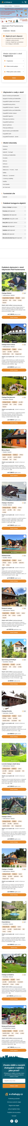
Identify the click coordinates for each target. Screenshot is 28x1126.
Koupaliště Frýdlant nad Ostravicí (11, 101)
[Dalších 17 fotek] (14, 491)
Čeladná (5, 452)
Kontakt (14, 1116)
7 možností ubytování (17, 305)
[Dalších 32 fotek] (14, 281)
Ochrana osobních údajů (14, 1102)
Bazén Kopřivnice (7, 125)
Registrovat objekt (14, 1105)
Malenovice (6, 166)
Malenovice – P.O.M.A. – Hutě (10, 169)
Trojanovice (17, 6)
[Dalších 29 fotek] (14, 963)
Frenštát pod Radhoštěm (9, 155)
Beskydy (13, 30)
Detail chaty (14, 947)
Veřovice (5, 164)
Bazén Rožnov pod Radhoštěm (11, 130)
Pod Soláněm (6, 184)
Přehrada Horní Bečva (8, 119)
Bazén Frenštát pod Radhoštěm (11, 95)
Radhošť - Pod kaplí (8, 152)
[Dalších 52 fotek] (14, 333)
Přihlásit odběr (14, 1086)
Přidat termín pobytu (12, 66)
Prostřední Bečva (7, 1028)
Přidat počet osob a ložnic (13, 71)
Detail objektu (14, 475)
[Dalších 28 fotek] (14, 1014)
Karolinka (5, 504)
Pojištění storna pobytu (14, 1112)
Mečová (5, 161)
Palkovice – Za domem (8, 175)
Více (13, 311)
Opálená (5, 149)
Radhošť (5, 197)
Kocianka (5, 158)
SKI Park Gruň (6, 187)
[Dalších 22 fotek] (14, 544)
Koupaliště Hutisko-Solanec (10, 113)
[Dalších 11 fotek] (14, 438)
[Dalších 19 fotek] (14, 910)
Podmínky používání (14, 1098)
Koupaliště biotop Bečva (9, 104)
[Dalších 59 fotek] (14, 648)
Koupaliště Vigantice (8, 116)
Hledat (14, 78)
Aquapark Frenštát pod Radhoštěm (12, 98)
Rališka (4, 172)
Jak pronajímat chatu (14, 1109)
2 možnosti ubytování (17, 620)
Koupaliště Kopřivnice (8, 122)
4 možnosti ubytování (17, 1038)
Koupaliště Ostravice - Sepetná (11, 107)
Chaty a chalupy (8, 6)
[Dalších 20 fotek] (14, 385)
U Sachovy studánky (8, 178)
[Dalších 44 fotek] (14, 805)
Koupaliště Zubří (7, 133)
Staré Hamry (6, 713)
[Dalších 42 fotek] (14, 699)
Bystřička (5, 557)
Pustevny (5, 146)
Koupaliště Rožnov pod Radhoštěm (12, 110)
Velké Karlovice (6, 295)
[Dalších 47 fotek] (14, 596)
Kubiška (5, 181)
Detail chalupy (14, 317)
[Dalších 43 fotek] (14, 857)
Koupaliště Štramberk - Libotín (10, 136)
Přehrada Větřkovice (8, 128)
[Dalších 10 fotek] (14, 752)
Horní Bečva (5, 399)
